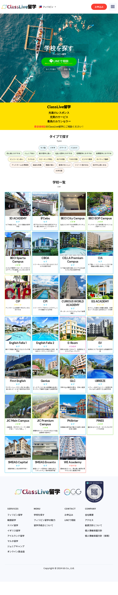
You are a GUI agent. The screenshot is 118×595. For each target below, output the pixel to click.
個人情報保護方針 (93, 530)
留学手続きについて (43, 525)
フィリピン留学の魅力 (44, 520)
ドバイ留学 (12, 525)
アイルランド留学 (15, 535)
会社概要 (89, 515)
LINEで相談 (70, 520)
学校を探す (39, 515)
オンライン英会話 (16, 551)
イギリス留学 (13, 530)
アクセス (89, 520)
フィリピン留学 (14, 515)
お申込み (69, 515)
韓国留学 (11, 520)
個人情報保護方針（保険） (98, 535)
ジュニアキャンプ (15, 546)
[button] (48, 7)
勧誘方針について (93, 525)
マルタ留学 (12, 541)
